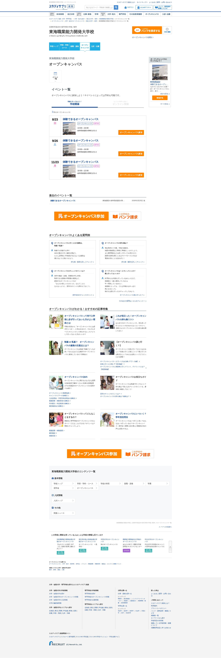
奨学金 (56, 488)
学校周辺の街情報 (157, 620)
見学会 (78, 564)
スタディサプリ (54, 637)
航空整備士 (127, 598)
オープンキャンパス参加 (142, 37)
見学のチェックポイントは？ (110, 394)
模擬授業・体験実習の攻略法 (59, 401)
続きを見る (164, 94)
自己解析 (71, 14)
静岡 (54, 569)
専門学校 (122, 14)
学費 (149, 484)
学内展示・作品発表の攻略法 (59, 403)
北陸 (74, 611)
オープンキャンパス (152, 14)
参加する (160, 98)
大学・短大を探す (79, 19)
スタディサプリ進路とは (125, 2)
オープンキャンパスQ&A (75, 377)
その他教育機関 (136, 14)
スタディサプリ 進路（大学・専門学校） (61, 19)
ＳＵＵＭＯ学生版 (82, 637)
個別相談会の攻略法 (56, 406)
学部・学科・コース (85, 484)
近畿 (50, 613)
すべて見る (164, 104)
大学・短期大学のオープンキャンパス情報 (63, 597)
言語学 (120, 611)
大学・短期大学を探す (56, 594)
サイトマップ (141, 2)
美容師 (126, 600)
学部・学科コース (64, 46)
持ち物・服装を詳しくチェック (81, 262)
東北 (56, 611)
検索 (116, 7)
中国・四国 (57, 613)
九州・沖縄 (66, 613)
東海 (70, 611)
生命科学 (128, 613)
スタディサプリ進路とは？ (160, 603)
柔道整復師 (124, 602)
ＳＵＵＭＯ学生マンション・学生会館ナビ (104, 637)
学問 (96, 14)
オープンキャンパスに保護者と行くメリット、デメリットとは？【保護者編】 (122, 368)
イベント (83, 564)
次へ (170, 547)
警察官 (120, 598)
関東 (60, 611)
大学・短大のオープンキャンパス (74, 21)
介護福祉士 (133, 600)
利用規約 (154, 606)
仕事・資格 (87, 14)
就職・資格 (74, 46)
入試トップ (58, 501)
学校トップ (54, 46)
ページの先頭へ (166, 527)
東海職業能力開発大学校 (106, 19)
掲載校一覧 (155, 615)
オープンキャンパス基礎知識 (59, 393)
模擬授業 (90, 564)
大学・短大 (111, 14)
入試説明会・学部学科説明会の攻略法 (62, 398)
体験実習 (52, 436)
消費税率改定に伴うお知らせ (161, 628)
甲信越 (65, 611)
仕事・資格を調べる (125, 594)
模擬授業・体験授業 (56, 430)
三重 (63, 569)
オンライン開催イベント (114, 564)
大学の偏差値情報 (55, 603)
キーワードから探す (158, 618)
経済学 (126, 611)
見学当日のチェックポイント (82, 295)
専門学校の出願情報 (91, 600)
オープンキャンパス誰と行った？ (131, 295)
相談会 (104, 564)
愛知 (59, 569)
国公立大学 (90, 19)
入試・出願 (166, 14)
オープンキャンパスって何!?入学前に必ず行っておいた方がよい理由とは (79, 319)
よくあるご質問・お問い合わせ (160, 2)
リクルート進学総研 (68, 637)
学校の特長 (105, 484)
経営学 (132, 611)
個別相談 (52, 433)
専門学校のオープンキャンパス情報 (97, 597)
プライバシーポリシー (158, 608)
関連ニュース (59, 513)
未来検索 (60, 14)
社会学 (137, 611)
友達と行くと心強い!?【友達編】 (111, 364)
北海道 (51, 611)
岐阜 (96, 19)
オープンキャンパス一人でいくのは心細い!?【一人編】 (119, 361)
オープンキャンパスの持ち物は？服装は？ (114, 396)
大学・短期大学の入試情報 (58, 600)
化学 (122, 613)
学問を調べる (122, 606)
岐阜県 (72, 564)
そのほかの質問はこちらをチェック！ (132, 301)
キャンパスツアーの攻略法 (58, 395)
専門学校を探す (90, 594)
